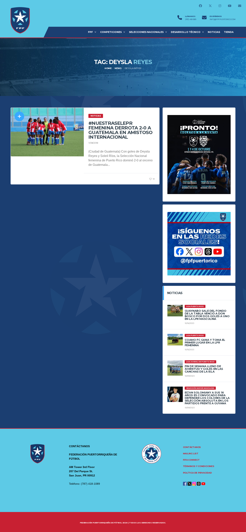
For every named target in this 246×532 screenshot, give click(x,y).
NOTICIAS (214, 32)
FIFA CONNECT (191, 460)
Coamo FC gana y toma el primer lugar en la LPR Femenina (205, 342)
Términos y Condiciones (198, 466)
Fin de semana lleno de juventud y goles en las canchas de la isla (204, 368)
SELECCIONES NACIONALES (146, 32)
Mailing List (190, 453)
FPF (90, 32)
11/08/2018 (93, 143)
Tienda (229, 32)
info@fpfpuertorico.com (222, 19)
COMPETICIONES (111, 32)
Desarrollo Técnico (185, 32)
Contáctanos (192, 447)
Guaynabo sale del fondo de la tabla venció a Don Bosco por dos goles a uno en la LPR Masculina (207, 315)
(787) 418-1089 (190, 19)
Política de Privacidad (197, 472)
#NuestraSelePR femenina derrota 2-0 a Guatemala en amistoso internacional (120, 130)
